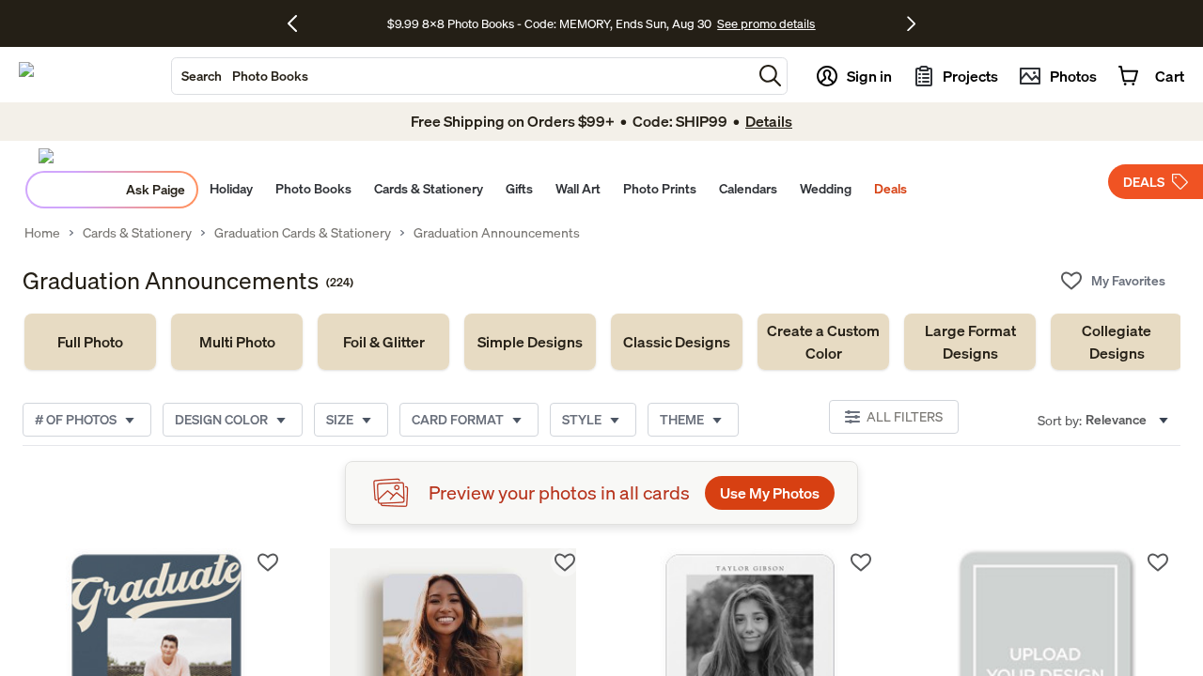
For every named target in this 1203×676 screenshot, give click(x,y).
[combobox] (462, 76)
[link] (90, 342)
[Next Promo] (911, 23)
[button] (770, 75)
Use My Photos (770, 493)
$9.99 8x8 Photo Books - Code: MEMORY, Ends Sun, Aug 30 (549, 23)
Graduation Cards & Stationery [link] (302, 232)
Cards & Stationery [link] (137, 232)
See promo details (766, 23)
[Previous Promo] (299, 23)
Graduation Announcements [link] (497, 232)
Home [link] (42, 232)
